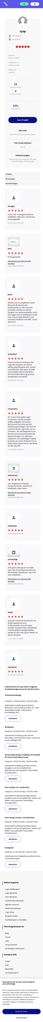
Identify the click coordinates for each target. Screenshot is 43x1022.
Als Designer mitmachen (14, 948)
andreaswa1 (13, 475)
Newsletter (9, 969)
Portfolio (9, 174)
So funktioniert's (12, 973)
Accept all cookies (21, 1011)
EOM (10, 248)
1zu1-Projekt (22, 120)
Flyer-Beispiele (11, 897)
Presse (8, 937)
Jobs (7, 941)
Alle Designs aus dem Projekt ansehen (19, 262)
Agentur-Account (12, 904)
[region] (21, 1000)
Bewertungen (10, 179)
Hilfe (7, 965)
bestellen (13, 718)
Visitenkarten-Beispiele (14, 900)
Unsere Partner (11, 944)
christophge (13, 559)
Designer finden (11, 916)
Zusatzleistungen (12, 183)
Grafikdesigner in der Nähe (16, 920)
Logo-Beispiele (11, 893)
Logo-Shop (9, 912)
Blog (7, 933)
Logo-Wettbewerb (12, 889)
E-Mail (7, 961)
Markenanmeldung (12, 908)
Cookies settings (21, 1017)
